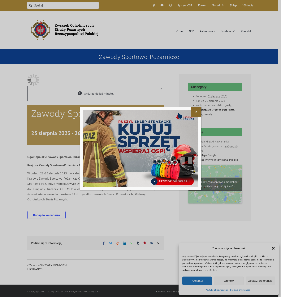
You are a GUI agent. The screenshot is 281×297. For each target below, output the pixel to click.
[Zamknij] (196, 112)
